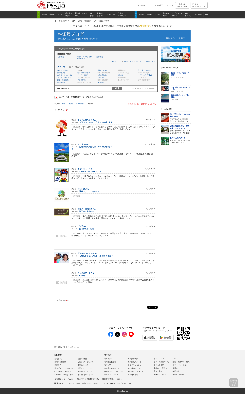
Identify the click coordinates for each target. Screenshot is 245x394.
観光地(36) (61, 73)
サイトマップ (159, 359)
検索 (117, 88)
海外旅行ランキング (135, 371)
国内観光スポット (85, 371)
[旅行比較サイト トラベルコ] (55, 21)
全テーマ (61, 67)
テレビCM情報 (178, 375)
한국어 (119, 379)
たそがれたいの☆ (86, 229)
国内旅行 (58, 355)
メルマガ (170, 5)
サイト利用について (161, 362)
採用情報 (176, 371)
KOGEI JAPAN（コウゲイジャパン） (118, 383)
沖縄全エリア (116, 61)
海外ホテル (108, 359)
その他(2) (101, 82)
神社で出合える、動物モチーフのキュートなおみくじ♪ (180, 117)
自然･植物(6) (102, 75)
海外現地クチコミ (134, 368)
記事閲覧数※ (80, 103)
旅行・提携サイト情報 (181, 362)
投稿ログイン (170, 38)
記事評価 (70, 103)
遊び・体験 (82, 359)
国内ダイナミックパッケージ (65, 368)
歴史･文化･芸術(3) (144, 70)
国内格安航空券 (60, 362)
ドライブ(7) (81, 80)
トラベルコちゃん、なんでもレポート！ (95, 122)
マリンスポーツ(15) (64, 77)
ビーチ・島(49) (82, 75)
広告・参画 (158, 371)
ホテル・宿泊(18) (63, 70)
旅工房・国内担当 (86, 211)
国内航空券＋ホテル (63, 371)
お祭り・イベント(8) (64, 75)
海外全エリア (150, 61)
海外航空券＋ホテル (111, 368)
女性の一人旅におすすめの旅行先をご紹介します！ (180, 140)
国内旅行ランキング (86, 375)
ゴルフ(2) (101, 77)
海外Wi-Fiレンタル (111, 375)
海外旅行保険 (133, 359)
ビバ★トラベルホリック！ (90, 171)
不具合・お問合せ (160, 368)
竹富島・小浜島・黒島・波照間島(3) (85, 57)
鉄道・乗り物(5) (63, 80)
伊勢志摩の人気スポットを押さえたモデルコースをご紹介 (180, 129)
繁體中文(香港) (108, 379)
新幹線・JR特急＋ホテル (65, 375)
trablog (82, 275)
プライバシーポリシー (181, 365)
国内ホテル (58, 359)
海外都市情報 (133, 375)
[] (165, 26)
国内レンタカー (84, 365)
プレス (175, 359)
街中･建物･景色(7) (83, 73)
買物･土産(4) (102, 70)
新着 (63, 103)
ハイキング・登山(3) (145, 75)
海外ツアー (108, 365)
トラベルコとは (144, 5)
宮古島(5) (99, 57)
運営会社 (176, 368)
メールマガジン (160, 375)
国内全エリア (128, 61)
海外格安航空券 (110, 362)
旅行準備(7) (61, 82)
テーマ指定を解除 (77, 67)
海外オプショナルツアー (113, 371)
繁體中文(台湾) (93, 379)
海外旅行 (107, 355)
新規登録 (182, 38)
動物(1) (120, 75)
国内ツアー (58, 365)
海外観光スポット (134, 362)
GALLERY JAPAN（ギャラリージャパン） (84, 383)
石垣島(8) (60, 57)
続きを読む (78, 265)
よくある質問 (158, 5)
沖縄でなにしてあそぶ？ (89, 191)
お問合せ (182, 5)
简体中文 (80, 379)
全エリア (139, 61)
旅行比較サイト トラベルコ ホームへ (67, 347)
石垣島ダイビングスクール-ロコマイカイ (96, 256)
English (70, 379)
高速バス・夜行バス (86, 362)
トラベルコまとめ (134, 365)
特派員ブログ (71, 34)
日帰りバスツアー (85, 368)
